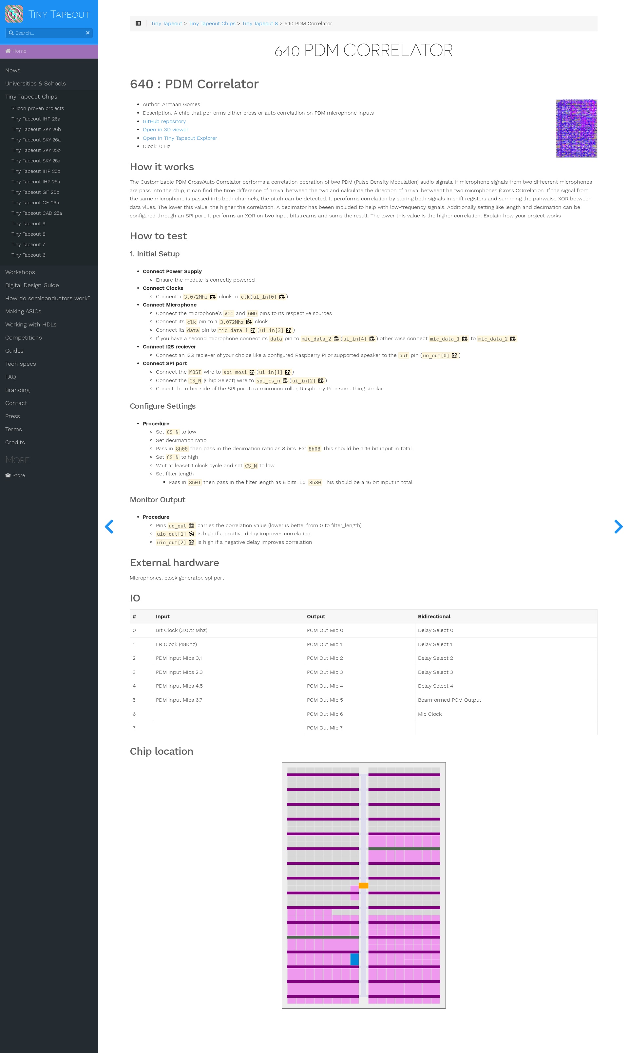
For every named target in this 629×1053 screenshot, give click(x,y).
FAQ (10, 377)
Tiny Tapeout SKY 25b (36, 150)
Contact (16, 403)
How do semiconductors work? (47, 298)
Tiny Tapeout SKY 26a (36, 140)
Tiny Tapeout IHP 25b (35, 171)
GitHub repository (164, 121)
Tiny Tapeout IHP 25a (35, 182)
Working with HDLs (31, 324)
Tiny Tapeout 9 (28, 224)
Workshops (20, 272)
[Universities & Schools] (108, 526)
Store (18, 475)
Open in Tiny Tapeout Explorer (180, 138)
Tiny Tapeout (166, 24)
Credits (15, 442)
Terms (13, 429)
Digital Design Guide (32, 285)
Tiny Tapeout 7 (28, 245)
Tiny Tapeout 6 (28, 255)
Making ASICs (23, 311)
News (12, 70)
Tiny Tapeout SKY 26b (36, 129)
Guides (14, 350)
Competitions (23, 337)
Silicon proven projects (37, 108)
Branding (17, 390)
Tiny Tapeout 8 (28, 234)
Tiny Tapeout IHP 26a (35, 119)
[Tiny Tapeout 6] (618, 526)
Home (18, 51)
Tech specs (20, 363)
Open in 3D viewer (165, 130)
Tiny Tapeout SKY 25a (35, 161)
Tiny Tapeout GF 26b (35, 192)
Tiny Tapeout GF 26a (35, 203)
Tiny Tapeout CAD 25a (36, 213)
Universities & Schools (35, 83)
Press (12, 416)
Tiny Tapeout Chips (31, 96)
